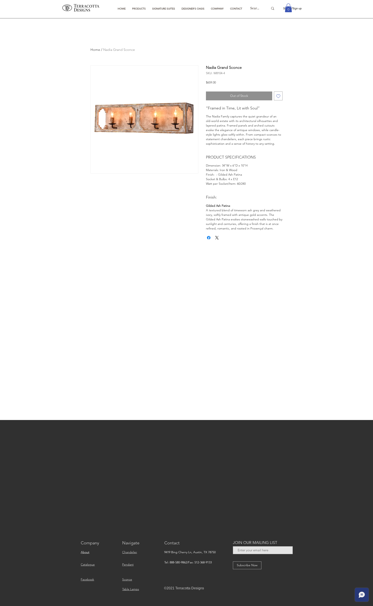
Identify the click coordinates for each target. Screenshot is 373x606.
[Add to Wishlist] (278, 95)
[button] (139, 8)
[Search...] (272, 8)
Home (95, 50)
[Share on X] (217, 237)
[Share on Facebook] (208, 237)
